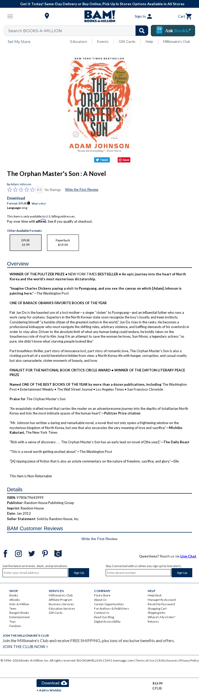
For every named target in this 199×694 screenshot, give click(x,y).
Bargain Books (19, 613)
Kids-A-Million (19, 604)
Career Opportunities (109, 604)
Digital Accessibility (107, 621)
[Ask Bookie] (173, 30)
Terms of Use (145, 660)
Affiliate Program (60, 600)
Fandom (15, 626)
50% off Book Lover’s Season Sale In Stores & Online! (103, 4)
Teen (12, 608)
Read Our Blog (104, 617)
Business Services (61, 604)
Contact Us (101, 613)
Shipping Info (156, 613)
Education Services (62, 608)
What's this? (39, 203)
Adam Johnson (21, 184)
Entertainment (19, 617)
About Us (100, 600)
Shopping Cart (157, 608)
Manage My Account (162, 600)
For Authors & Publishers (111, 608)
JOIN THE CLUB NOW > (25, 646)
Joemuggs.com (123, 660)
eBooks (14, 600)
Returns (153, 621)
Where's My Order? (161, 617)
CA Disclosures (167, 660)
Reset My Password (161, 604)
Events (103, 41)
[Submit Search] (142, 30)
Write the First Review (81, 190)
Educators (78, 41)
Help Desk (155, 595)
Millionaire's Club (176, 41)
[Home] (99, 16)
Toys (12, 621)
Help (149, 41)
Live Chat (188, 556)
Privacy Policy (189, 660)
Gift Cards (127, 41)
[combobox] (79, 31)
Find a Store (102, 595)
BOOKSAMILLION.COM (93, 660)
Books (13, 595)
